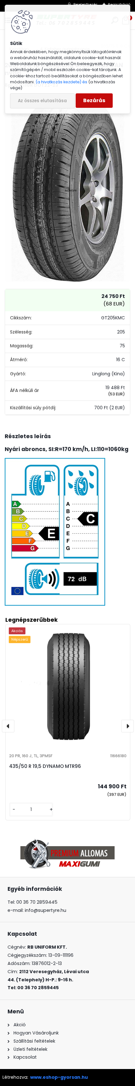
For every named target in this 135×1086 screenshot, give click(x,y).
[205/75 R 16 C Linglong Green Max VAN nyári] (67, 187)
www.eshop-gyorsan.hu (59, 1077)
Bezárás (94, 100)
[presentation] (8, 726)
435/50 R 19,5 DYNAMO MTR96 (45, 766)
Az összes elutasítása (42, 101)
